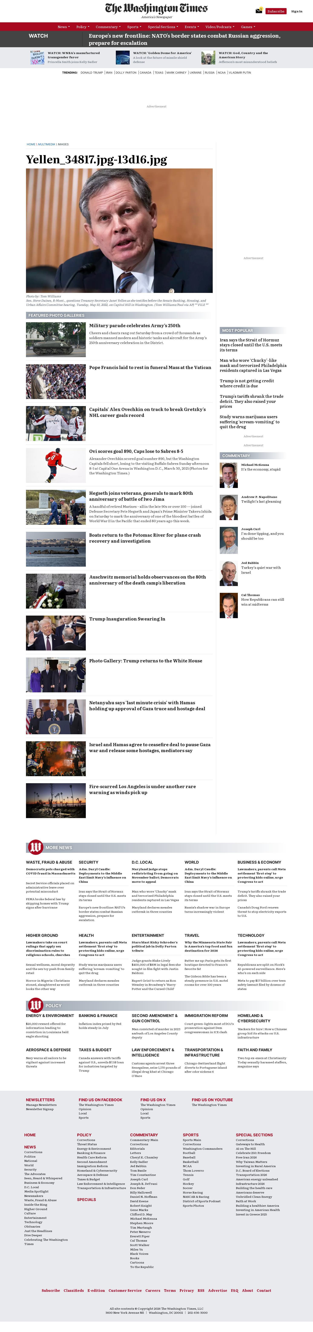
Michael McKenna (255, 464)
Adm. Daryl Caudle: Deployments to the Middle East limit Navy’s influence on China (102, 875)
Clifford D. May (141, 1214)
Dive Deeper (33, 1235)
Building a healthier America (257, 1205)
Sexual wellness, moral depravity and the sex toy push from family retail (50, 968)
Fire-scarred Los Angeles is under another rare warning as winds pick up (142, 789)
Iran (109, 72)
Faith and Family (255, 1050)
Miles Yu (136, 1249)
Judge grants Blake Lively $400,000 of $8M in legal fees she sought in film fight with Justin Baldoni (156, 966)
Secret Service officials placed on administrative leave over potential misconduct (50, 887)
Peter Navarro (140, 1231)
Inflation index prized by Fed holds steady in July (100, 1025)
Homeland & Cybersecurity (97, 1170)
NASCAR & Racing (196, 1196)
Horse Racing (193, 1192)
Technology (251, 935)
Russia (210, 72)
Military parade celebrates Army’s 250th (135, 325)
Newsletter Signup (40, 1109)
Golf (186, 1179)
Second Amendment (92, 1161)
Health (86, 935)
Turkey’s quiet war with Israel (261, 570)
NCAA (187, 1166)
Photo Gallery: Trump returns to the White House (145, 660)
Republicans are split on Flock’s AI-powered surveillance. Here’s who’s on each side (261, 968)
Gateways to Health (250, 1144)
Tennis (188, 1174)
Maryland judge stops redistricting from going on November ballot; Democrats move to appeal (155, 875)
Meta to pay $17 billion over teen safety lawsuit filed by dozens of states (262, 984)
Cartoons (137, 1262)
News (62, 26)
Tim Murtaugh (141, 1227)
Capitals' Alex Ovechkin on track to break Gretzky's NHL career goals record (147, 412)
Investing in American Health (258, 1210)
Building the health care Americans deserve (254, 1190)
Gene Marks (139, 1210)
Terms (170, 1290)
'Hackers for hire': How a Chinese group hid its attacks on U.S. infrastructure (262, 1033)
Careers (152, 1290)
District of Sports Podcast (202, 1201)
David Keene (139, 1201)
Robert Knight (141, 1205)
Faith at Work (246, 1201)
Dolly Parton (126, 72)
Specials (86, 1199)
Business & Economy (259, 862)
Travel (192, 935)
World (192, 862)
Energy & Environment (50, 1015)
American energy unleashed (257, 1179)
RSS (201, 1290)
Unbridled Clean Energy (254, 1196)
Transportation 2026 (251, 1174)
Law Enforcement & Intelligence (101, 1183)
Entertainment (148, 935)
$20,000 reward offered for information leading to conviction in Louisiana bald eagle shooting (47, 1029)
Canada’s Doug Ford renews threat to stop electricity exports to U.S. (262, 911)
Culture (30, 1213)
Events (190, 26)
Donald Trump (92, 72)
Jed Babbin (250, 562)
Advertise (217, 1290)
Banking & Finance (98, 1015)
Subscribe (276, 11)
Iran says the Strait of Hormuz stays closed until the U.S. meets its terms (102, 895)
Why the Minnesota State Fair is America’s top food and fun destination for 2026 (208, 946)
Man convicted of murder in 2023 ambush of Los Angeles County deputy (156, 1033)
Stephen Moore (141, 1223)
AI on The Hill (246, 1148)
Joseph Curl (250, 529)
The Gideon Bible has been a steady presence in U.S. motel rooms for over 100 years (206, 980)
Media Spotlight (36, 1191)
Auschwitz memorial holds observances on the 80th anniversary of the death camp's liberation (147, 579)
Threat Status (87, 1144)
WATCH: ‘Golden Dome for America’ (162, 53)
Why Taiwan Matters (251, 1161)
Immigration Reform (206, 1015)
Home (31, 144)
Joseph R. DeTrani (143, 1183)
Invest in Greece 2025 (251, 1214)
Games (246, 26)
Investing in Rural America (256, 1166)
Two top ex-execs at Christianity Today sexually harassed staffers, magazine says (262, 1062)
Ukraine (196, 72)
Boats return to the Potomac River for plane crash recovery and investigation (145, 538)
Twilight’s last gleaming (261, 501)
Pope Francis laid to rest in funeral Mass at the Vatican (150, 367)
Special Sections (161, 26)
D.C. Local (142, 862)
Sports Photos (193, 1205)
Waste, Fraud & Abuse (49, 862)
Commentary (107, 26)
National (30, 1160)
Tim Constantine (143, 1174)
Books (134, 1258)
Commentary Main (144, 1140)
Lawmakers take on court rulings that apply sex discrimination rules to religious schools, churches (48, 948)
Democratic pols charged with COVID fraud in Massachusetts (50, 871)
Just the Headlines (38, 1231)
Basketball (191, 1161)
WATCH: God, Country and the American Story (243, 55)
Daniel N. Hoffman (143, 1196)
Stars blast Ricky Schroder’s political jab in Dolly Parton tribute (155, 946)
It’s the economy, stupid (260, 469)
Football (189, 1153)
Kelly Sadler (139, 1161)
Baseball (189, 1157)
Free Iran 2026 (246, 1157)
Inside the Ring (35, 1204)
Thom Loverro (193, 1170)
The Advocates (35, 1174)
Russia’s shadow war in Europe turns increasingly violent (207, 909)
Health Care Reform (92, 1157)
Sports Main (192, 1140)
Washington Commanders (203, 1148)
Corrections (33, 1152)
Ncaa (222, 72)
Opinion (85, 1109)
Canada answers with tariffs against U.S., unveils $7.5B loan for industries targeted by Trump (101, 1064)
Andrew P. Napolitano (259, 497)
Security (88, 862)
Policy (81, 26)
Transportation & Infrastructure (101, 1188)
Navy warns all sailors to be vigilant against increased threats (46, 1062)
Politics (30, 1156)
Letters (135, 1153)
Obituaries (32, 1226)
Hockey (188, 1183)
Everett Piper (140, 1236)
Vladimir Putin (240, 72)
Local (83, 1113)
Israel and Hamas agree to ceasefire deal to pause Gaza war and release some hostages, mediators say (150, 747)
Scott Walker (139, 1245)
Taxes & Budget (95, 1050)
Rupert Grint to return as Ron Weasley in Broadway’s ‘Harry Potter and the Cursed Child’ (154, 984)
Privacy (186, 1290)
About (247, 1290)
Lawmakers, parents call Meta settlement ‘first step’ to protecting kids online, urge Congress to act (262, 875)
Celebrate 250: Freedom (253, 1153)
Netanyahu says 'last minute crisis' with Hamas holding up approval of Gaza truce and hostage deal (147, 705)
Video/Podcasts (218, 26)
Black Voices (139, 1253)
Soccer (188, 1188)
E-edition (96, 1290)
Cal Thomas (250, 595)
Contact (264, 1290)
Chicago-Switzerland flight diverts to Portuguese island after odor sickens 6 (206, 1067)
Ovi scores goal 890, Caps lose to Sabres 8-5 (136, 451)
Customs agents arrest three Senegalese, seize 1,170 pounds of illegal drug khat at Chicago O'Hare (156, 1069)
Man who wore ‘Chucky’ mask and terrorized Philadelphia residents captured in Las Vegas (155, 895)
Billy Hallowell (141, 1192)
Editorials (137, 1148)
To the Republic (142, 1267)
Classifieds (74, 1290)
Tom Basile (138, 1170)
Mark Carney (177, 72)
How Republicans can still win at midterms (262, 602)
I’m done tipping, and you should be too (262, 536)
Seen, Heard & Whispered (43, 1178)
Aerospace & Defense (48, 1050)
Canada (145, 72)
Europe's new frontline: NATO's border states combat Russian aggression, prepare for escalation (185, 39)
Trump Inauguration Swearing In (127, 618)
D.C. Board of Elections (253, 1170)
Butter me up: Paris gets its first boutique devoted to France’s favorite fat (208, 964)
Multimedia (46, 144)
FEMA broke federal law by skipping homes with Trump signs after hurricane (47, 903)
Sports (132, 26)
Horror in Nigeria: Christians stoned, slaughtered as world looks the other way (48, 984)
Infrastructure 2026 (250, 1183)
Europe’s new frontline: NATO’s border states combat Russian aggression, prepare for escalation (102, 913)
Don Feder (137, 1188)
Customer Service (125, 1290)
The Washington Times (96, 1104)
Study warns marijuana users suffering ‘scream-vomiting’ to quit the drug (101, 968)
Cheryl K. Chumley (144, 1157)
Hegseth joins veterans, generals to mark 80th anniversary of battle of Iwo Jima (141, 496)
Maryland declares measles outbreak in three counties (152, 909)
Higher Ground (42, 935)
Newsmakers (33, 1196)
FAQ (234, 1290)
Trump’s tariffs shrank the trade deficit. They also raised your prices (262, 895)
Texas (159, 72)
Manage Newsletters (41, 1104)
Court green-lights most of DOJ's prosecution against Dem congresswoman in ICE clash (209, 1027)
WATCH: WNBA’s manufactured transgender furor (74, 55)
